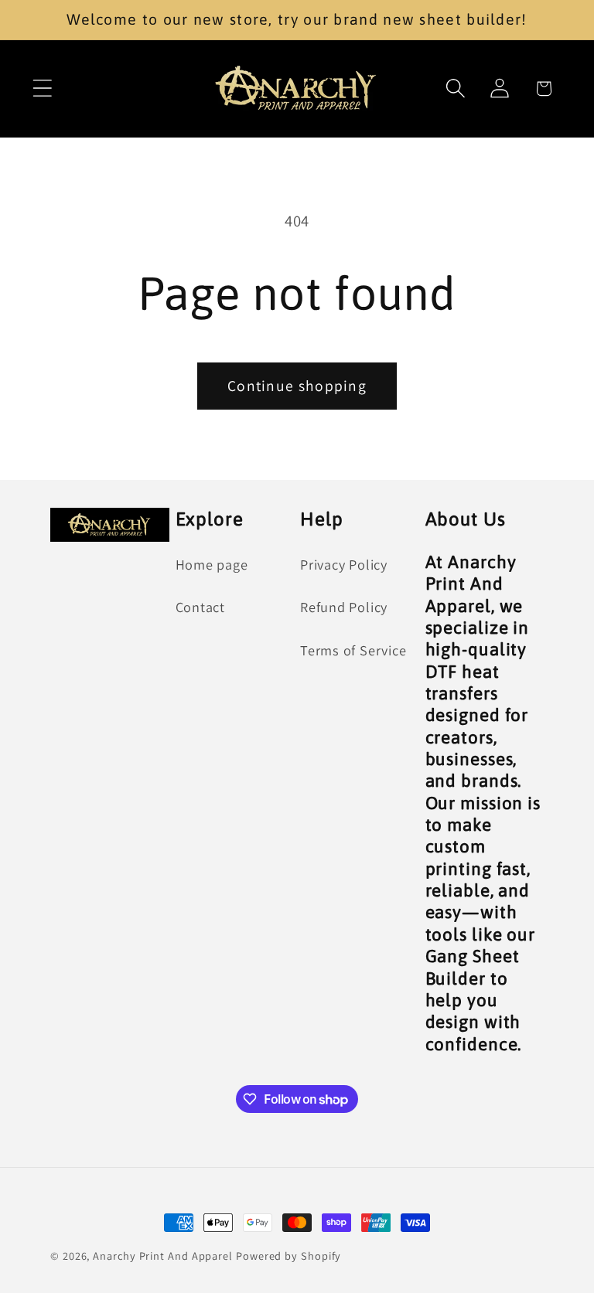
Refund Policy (343, 606)
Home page (212, 564)
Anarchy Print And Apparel (164, 1255)
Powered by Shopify (288, 1255)
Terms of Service (353, 650)
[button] (42, 88)
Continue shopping (297, 386)
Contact (200, 606)
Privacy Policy (343, 564)
